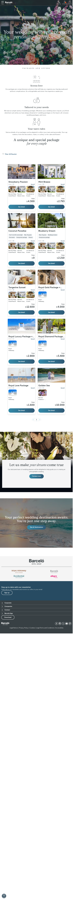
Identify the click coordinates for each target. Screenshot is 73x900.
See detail (21, 207)
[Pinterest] (70, 623)
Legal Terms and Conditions (45, 628)
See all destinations (36, 527)
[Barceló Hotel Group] (8, 3)
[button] (2, 3)
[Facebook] (56, 623)
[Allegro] (54, 576)
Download (7, 617)
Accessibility (59, 628)
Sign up (6, 593)
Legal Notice (14, 628)
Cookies (32, 628)
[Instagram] (59, 623)
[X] (63, 623)
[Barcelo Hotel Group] (5, 623)
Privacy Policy (23, 628)
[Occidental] (19, 576)
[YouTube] (66, 623)
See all (33, 184)
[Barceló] (54, 571)
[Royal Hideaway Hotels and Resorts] (19, 571)
